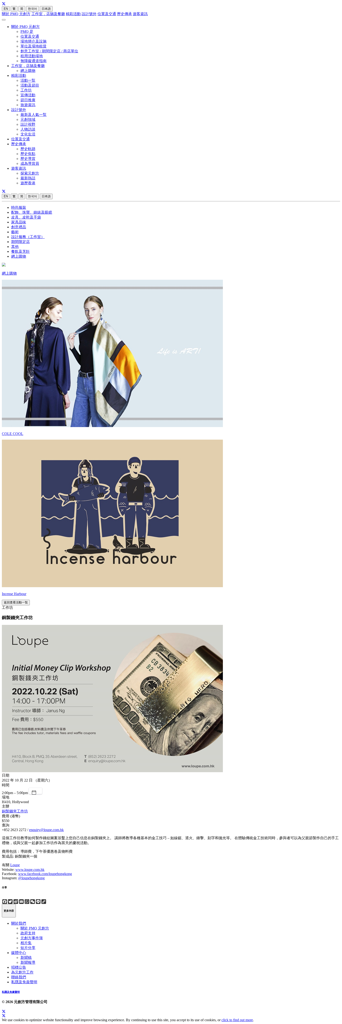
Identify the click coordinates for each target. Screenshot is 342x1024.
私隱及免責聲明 (24, 982)
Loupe (15, 865)
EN (6, 8)
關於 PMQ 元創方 (16, 14)
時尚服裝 (18, 207)
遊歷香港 (27, 183)
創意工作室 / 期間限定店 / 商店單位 (49, 51)
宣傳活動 (27, 95)
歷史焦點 (27, 154)
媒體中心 (18, 953)
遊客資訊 (140, 14)
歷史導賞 (27, 159)
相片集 (26, 943)
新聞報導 (27, 962)
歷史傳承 (124, 14)
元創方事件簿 (31, 938)
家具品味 (18, 222)
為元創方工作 (22, 972)
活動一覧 (27, 80)
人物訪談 (27, 129)
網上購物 (27, 71)
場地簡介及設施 (33, 41)
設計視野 (27, 124)
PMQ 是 (26, 32)
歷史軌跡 (27, 149)
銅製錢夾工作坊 (15, 811)
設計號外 (89, 14)
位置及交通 (106, 14)
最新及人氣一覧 (33, 115)
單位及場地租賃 (33, 46)
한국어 (32, 8)
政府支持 (27, 933)
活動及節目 (29, 85)
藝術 (15, 232)
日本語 (46, 8)
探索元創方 (29, 173)
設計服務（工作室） (28, 237)
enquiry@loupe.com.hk (46, 830)
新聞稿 (26, 958)
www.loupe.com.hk (29, 870)
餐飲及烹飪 (20, 251)
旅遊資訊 (27, 105)
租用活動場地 (31, 56)
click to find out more (237, 1020)
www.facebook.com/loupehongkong (45, 874)
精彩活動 (73, 14)
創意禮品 (18, 227)
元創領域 (27, 119)
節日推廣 (27, 100)
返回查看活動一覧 (16, 602)
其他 (15, 247)
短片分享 (27, 948)
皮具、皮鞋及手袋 (26, 217)
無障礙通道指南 (33, 61)
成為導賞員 (29, 163)
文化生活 (27, 134)
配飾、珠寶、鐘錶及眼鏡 (31, 212)
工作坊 (26, 90)
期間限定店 (20, 242)
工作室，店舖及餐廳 (48, 14)
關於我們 (18, 923)
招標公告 (18, 967)
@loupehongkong (31, 878)
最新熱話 (27, 178)
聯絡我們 (18, 977)
